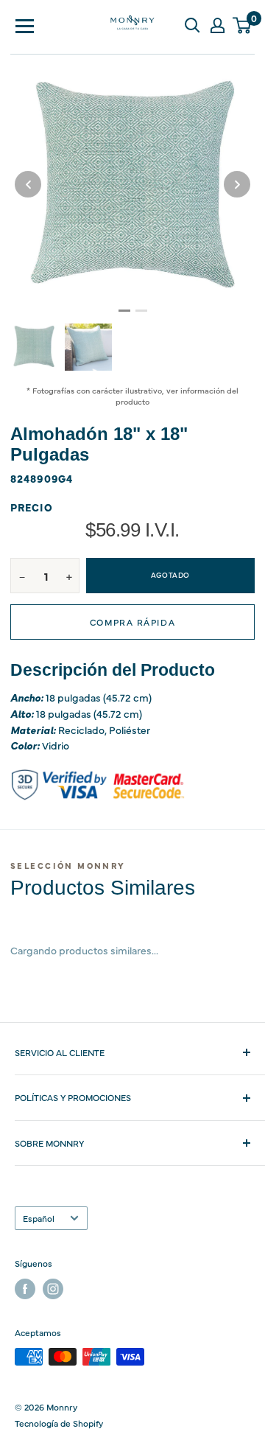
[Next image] (237, 184)
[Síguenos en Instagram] (53, 1289)
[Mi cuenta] (217, 25)
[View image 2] (88, 347)
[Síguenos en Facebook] (25, 1289)
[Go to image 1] (124, 311)
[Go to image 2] (141, 311)
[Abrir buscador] (192, 25)
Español (38, 1218)
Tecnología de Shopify (59, 1423)
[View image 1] (33, 346)
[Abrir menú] (25, 25)
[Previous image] (28, 184)
